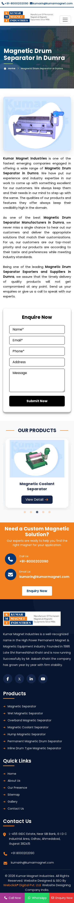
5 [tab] (49, 512)
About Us (14, 781)
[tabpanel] (37, 473)
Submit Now (37, 401)
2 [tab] (31, 512)
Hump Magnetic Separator (27, 734)
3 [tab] (37, 512)
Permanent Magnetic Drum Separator (35, 741)
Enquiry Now (37, 591)
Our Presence (17, 788)
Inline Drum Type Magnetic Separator (34, 748)
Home (11, 68)
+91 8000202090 (22, 853)
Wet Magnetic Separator (25, 713)
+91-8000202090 (16, 3)
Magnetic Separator (22, 706)
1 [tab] (25, 512)
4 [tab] (43, 512)
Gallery (12, 802)
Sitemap (14, 795)
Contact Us (16, 809)
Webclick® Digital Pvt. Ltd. (22, 885)
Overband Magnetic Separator (29, 720)
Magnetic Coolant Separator (28, 727)
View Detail (34, 499)
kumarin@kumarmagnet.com (53, 3)
